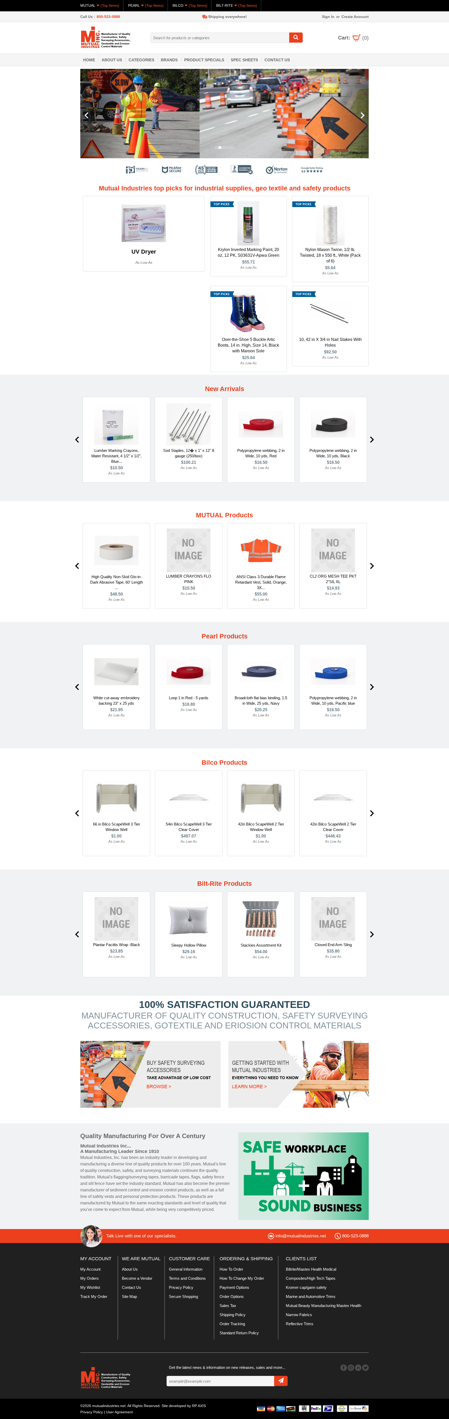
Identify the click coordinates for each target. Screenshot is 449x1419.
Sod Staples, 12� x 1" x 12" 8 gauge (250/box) (188, 453)
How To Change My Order (242, 1278)
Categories (141, 60)
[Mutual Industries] (224, 113)
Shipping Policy (233, 1314)
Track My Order (93, 1296)
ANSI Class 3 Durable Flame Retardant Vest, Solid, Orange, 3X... (261, 582)
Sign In (328, 17)
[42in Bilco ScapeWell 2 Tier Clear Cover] (333, 798)
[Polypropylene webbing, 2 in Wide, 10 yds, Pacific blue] (333, 671)
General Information (185, 1269)
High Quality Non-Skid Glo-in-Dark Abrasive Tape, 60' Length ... (116, 582)
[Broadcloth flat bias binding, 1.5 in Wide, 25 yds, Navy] (261, 671)
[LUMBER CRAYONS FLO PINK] (188, 550)
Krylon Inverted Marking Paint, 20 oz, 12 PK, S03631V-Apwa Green (248, 252)
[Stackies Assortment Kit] (261, 919)
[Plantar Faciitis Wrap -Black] (116, 918)
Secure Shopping (183, 1296)
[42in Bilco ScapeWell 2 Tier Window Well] (261, 798)
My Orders (89, 1278)
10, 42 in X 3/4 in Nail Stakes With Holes (330, 342)
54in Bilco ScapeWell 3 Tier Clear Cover (189, 827)
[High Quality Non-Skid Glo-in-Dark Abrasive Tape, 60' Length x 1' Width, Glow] (116, 550)
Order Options (232, 1296)
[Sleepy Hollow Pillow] (189, 919)
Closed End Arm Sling (333, 944)
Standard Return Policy (239, 1333)
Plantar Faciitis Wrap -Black (116, 944)
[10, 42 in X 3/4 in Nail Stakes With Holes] (330, 313)
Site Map (129, 1296)
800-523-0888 (108, 17)
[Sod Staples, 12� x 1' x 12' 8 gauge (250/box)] (189, 424)
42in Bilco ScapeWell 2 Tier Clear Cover (333, 827)
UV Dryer (143, 251)
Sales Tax (228, 1305)
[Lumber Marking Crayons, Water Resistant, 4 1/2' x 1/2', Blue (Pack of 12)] (116, 424)
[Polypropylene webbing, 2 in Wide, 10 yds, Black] (333, 424)
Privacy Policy (181, 1287)
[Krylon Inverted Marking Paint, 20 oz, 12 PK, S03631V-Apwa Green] (248, 223)
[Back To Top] (436, 709)
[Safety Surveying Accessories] (150, 1074)
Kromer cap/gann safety (306, 1287)
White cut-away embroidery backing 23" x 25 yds (116, 700)
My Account (90, 1269)
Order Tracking (232, 1324)
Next (372, 440)
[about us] (303, 1176)
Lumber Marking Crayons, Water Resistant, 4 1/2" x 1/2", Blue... (116, 456)
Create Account (355, 17)
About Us (112, 60)
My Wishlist (90, 1287)
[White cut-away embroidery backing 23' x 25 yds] (116, 671)
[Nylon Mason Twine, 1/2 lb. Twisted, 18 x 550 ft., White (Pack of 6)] (330, 223)
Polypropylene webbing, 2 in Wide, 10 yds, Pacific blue (333, 700)
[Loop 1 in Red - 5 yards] (189, 671)
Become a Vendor (137, 1278)
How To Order (231, 1269)
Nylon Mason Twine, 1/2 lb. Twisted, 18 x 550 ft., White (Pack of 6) (330, 255)
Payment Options (234, 1287)
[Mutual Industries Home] (106, 37)
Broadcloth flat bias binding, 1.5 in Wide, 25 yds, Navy (261, 700)
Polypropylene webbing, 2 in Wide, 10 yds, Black (333, 453)
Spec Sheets (244, 60)
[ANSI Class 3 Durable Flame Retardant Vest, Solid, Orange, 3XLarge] (261, 550)
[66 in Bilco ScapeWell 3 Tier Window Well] (116, 798)
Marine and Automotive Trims (310, 1296)
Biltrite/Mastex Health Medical (311, 1269)
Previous (77, 440)
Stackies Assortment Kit (261, 945)
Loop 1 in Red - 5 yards (188, 698)
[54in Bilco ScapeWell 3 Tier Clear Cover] (189, 798)
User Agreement (119, 1412)
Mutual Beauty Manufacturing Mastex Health (323, 1305)
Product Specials (204, 60)
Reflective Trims (299, 1324)
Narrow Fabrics (299, 1314)
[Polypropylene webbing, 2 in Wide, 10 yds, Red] (261, 424)
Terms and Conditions (187, 1278)
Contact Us (277, 60)
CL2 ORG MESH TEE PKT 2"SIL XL (333, 579)
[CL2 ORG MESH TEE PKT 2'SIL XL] (333, 550)
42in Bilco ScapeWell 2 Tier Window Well (261, 827)
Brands (169, 60)
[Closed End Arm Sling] (333, 918)
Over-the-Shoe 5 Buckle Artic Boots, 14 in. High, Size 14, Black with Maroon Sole (248, 345)
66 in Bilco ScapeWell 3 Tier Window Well (116, 827)
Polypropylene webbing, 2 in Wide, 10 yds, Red (261, 453)
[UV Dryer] (144, 223)
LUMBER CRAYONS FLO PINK (188, 579)
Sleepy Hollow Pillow (188, 945)
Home (89, 60)
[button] (102, 113)
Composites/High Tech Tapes (310, 1278)
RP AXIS (199, 1406)
